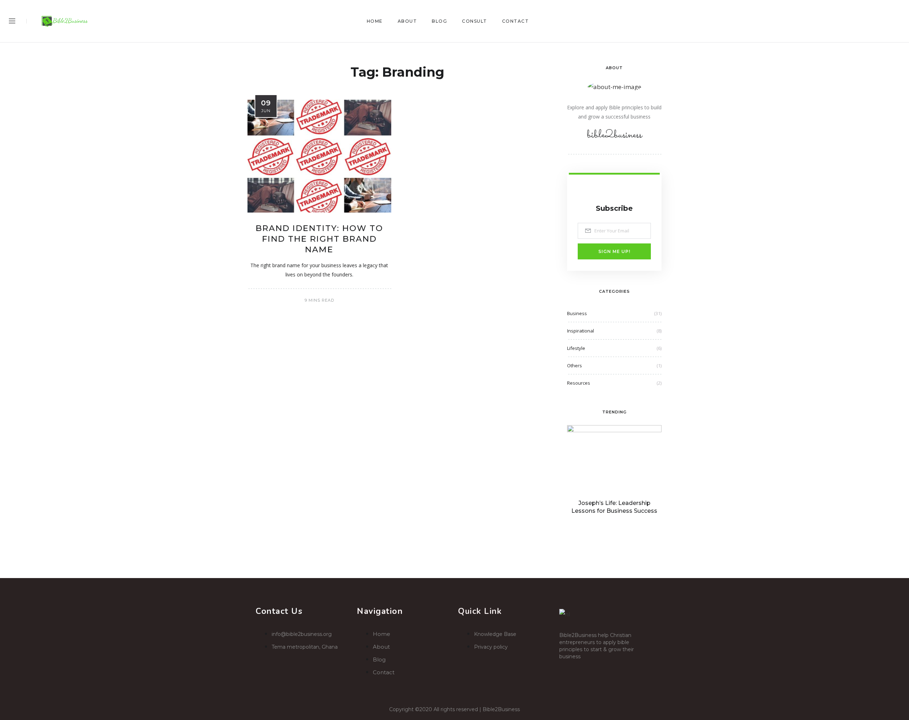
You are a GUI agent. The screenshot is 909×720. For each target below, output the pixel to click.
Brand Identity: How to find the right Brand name (319, 238)
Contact (515, 21)
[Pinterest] (884, 21)
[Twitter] (870, 21)
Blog (439, 21)
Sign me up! (614, 251)
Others (574, 365)
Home (375, 21)
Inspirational (580, 331)
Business (577, 313)
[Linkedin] (610, 669)
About (407, 21)
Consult (474, 21)
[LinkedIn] (898, 21)
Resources (578, 383)
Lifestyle (576, 348)
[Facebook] (857, 21)
